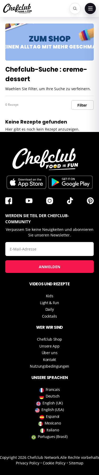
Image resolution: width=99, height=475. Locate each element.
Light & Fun (49, 302)
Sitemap (76, 462)
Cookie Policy (54, 462)
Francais (53, 389)
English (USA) (52, 409)
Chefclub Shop (49, 339)
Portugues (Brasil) (53, 436)
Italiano (52, 429)
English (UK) (53, 402)
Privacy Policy (27, 462)
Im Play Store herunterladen (70, 182)
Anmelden (49, 266)
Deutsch (53, 396)
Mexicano (53, 423)
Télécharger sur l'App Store (26, 182)
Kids (49, 295)
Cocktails (49, 316)
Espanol (52, 416)
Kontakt (49, 359)
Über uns (50, 352)
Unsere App (49, 346)
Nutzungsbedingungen (49, 366)
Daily (49, 309)
